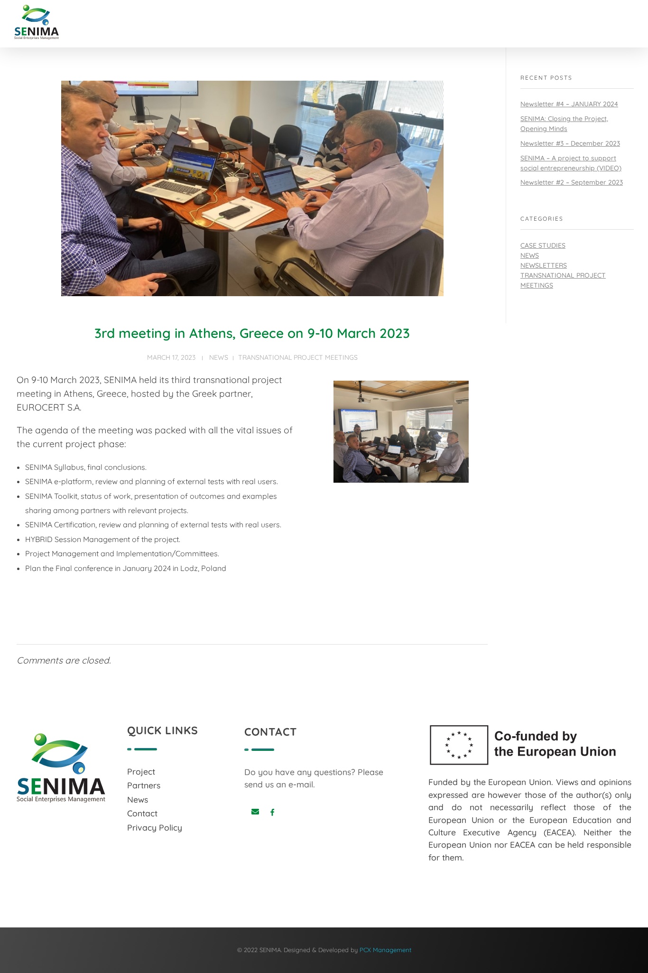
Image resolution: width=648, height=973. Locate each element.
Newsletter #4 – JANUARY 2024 (569, 104)
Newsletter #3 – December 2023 (570, 143)
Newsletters (543, 265)
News (218, 357)
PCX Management (385, 950)
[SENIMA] (51, 22)
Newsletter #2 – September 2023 (571, 182)
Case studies (542, 245)
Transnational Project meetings (298, 357)
